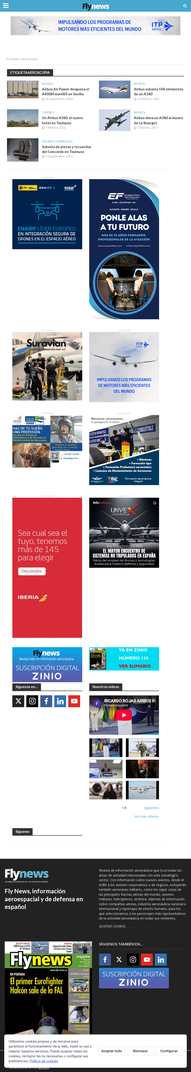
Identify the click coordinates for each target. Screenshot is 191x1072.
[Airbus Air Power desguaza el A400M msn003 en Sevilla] (22, 89)
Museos (47, 84)
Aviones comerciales (57, 141)
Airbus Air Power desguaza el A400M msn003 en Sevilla (65, 91)
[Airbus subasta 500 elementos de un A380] (114, 89)
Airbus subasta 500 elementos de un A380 (158, 91)
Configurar (169, 1051)
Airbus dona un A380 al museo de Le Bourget (158, 120)
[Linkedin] (60, 701)
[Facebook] (46, 701)
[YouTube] (74, 701)
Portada (12, 59)
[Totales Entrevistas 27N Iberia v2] (106, 790)
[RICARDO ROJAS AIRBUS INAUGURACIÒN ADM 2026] (106, 747)
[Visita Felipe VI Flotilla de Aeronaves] (142, 747)
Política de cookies (44, 1061)
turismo (48, 112)
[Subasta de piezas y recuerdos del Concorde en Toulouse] (22, 149)
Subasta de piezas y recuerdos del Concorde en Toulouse (66, 149)
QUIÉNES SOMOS (112, 926)
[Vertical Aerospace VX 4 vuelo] (142, 790)
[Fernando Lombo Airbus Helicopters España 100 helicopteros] (106, 769)
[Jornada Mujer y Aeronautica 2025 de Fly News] (142, 769)
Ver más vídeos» (146, 816)
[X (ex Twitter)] (18, 701)
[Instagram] (32, 701)
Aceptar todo (111, 1051)
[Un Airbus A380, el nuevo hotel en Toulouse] (22, 117)
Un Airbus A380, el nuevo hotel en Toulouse (62, 120)
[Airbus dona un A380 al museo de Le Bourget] (114, 119)
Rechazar (140, 1051)
